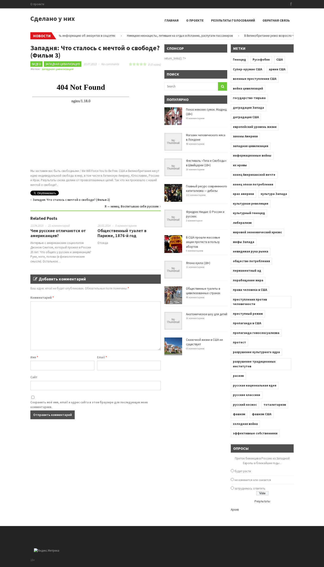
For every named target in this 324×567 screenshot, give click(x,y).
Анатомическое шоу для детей (206, 314)
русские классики (246, 395)
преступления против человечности (250, 301)
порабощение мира (248, 280)
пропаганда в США (247, 323)
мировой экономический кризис (257, 232)
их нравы (240, 165)
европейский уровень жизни (255, 127)
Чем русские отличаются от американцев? (58, 233)
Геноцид (239, 60)
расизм (238, 376)
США (279, 60)
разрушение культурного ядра (256, 352)
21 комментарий (58, 226)
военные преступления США (254, 79)
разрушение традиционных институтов (254, 364)
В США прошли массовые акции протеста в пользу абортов (203, 242)
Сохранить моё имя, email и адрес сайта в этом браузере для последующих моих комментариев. (89, 404)
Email (102, 357)
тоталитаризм (275, 405)
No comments (110, 64)
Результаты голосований (233, 20)
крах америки (243, 194)
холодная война (245, 424)
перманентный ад (247, 271)
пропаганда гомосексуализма (256, 333)
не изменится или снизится (253, 480)
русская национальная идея (254, 385)
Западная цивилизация (62, 64)
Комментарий (42, 298)
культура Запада (274, 194)
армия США (277, 69)
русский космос (245, 405)
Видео (36, 64)
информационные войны (252, 155)
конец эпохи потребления (253, 184)
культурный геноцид (249, 213)
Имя (34, 357)
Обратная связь (276, 20)
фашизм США (261, 414)
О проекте (37, 4)
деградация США (246, 117)
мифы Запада (243, 242)
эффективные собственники (255, 433)
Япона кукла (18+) (198, 263)
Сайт (33, 377)
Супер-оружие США (247, 69)
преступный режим (248, 314)
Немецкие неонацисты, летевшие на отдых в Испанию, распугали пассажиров (173, 36)
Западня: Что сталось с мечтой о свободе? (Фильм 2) (71, 200)
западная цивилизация (57, 69)
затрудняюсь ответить (250, 488)
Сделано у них (52, 18)
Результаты (262, 501)
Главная (172, 20)
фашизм (239, 414)
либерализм (242, 223)
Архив (235, 510)
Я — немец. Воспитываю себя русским (131, 206)
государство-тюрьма (249, 98)
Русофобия (261, 60)
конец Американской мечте (254, 175)
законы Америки (245, 136)
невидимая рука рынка (250, 251)
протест (239, 342)
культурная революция (250, 204)
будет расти (243, 471)
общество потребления (251, 261)
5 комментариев (126, 226)
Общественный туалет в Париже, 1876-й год (121, 233)
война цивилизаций (248, 88)
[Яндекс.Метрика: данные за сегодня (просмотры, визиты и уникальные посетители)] (46, 550)
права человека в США (250, 290)
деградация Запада (248, 108)
